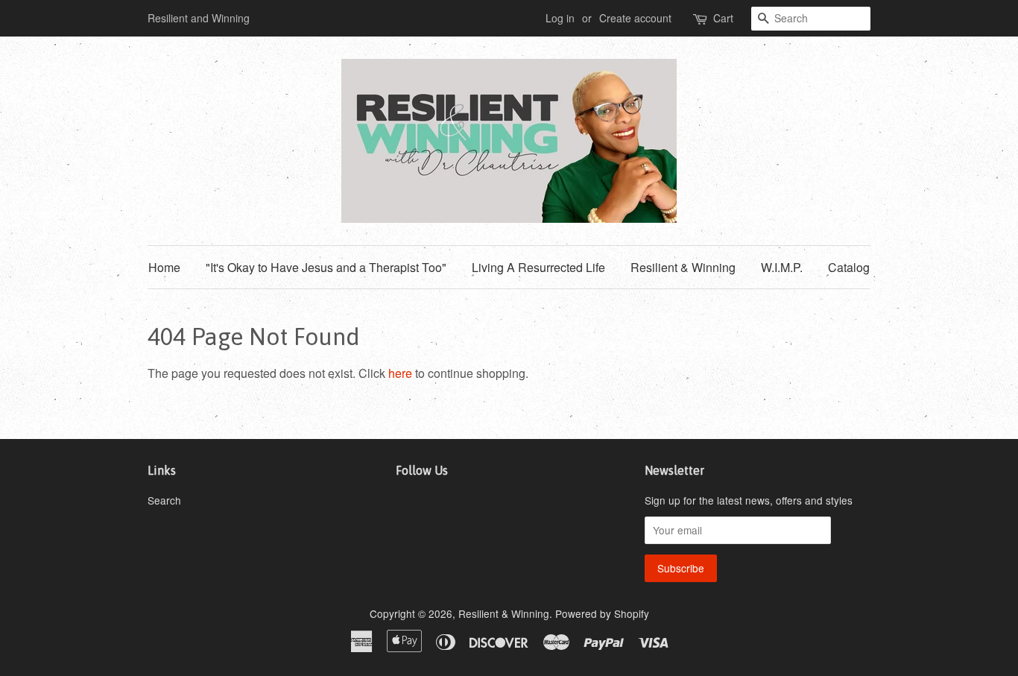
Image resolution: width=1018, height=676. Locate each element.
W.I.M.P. (782, 267)
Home (164, 267)
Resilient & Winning (683, 267)
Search (164, 500)
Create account (635, 17)
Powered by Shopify (602, 613)
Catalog (849, 267)
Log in (560, 17)
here (400, 373)
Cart (723, 17)
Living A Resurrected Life (538, 267)
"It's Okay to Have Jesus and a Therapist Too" (326, 267)
